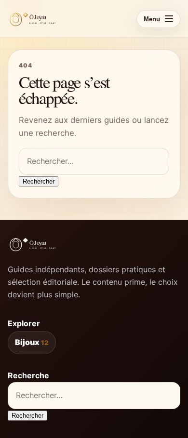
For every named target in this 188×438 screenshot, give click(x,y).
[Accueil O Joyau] (35, 19)
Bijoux (32, 342)
